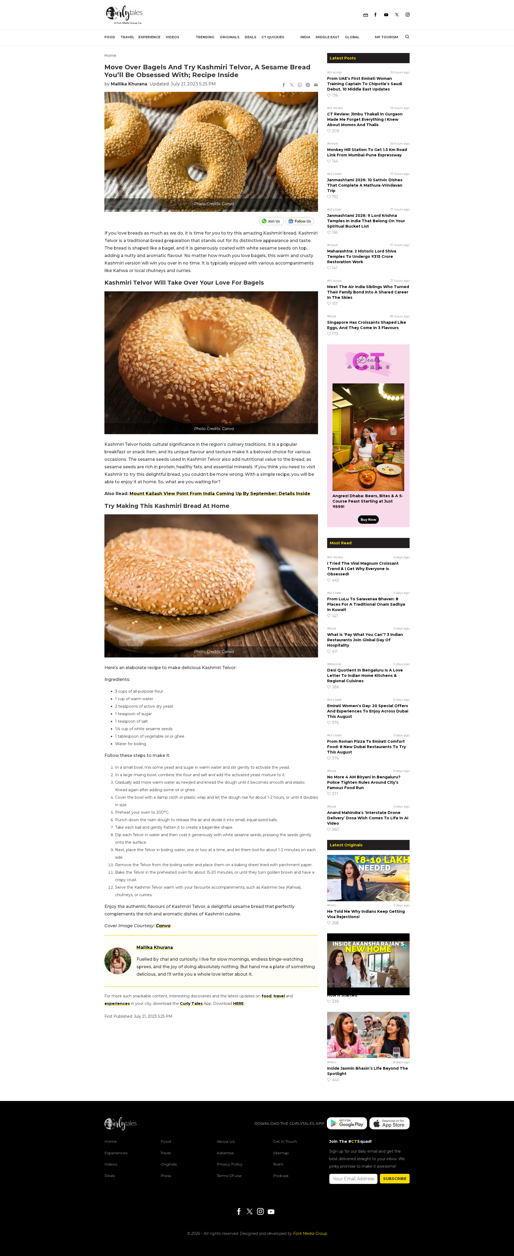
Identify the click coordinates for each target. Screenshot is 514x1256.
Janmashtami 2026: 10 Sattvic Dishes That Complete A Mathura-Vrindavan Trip (364, 185)
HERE (238, 1003)
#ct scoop (334, 72)
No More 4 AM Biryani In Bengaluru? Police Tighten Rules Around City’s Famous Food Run (363, 782)
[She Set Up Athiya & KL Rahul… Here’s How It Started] (368, 956)
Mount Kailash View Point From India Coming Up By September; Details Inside (220, 493)
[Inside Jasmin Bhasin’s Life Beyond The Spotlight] (368, 1035)
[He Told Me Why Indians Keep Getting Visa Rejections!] (368, 878)
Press (166, 1175)
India (305, 37)
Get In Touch (285, 1141)
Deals (250, 37)
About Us (226, 1141)
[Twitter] (397, 15)
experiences (117, 1003)
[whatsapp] (300, 85)
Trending (205, 37)
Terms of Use (229, 1175)
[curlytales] (120, 1129)
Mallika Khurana (129, 83)
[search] (405, 37)
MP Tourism (386, 37)
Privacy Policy (229, 1164)
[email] (316, 85)
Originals (229, 37)
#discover (334, 664)
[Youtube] (386, 15)
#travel (332, 143)
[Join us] (272, 221)
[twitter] (292, 85)
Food (109, 37)
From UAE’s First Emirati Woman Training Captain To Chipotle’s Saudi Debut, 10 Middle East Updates (364, 84)
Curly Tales (191, 1003)
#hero (331, 905)
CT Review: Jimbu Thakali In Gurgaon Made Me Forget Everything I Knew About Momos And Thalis (365, 119)
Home (110, 55)
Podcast (281, 1175)
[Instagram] (408, 15)
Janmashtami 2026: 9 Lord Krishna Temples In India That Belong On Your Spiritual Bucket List (366, 221)
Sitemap (281, 1152)
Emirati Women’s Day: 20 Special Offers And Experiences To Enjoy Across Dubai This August (367, 711)
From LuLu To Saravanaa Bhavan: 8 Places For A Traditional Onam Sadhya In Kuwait (366, 604)
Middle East (327, 37)
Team (278, 1164)
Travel (127, 37)
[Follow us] (301, 221)
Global (352, 37)
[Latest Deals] (368, 377)
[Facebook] (375, 15)
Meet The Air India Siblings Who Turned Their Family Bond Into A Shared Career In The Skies (368, 292)
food (266, 996)
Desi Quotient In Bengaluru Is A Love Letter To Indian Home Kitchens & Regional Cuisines (365, 675)
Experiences (115, 1152)
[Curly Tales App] (347, 1123)
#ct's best (334, 174)
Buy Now (368, 520)
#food (331, 316)
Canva (163, 925)
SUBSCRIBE (394, 1178)
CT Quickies (273, 37)
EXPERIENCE (149, 37)
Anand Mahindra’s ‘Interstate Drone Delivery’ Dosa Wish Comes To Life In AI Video (367, 818)
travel (279, 996)
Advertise (225, 1152)
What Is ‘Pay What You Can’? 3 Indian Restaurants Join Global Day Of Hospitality (365, 640)
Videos (172, 37)
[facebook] (284, 85)
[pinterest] (308, 85)
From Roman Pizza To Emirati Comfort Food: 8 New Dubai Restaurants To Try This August (366, 747)
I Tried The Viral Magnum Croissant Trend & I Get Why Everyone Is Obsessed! (363, 568)
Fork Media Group (310, 1233)
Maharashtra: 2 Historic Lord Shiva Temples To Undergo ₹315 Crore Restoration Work (361, 256)
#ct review (335, 108)
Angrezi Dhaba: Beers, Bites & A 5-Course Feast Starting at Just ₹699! (367, 501)
